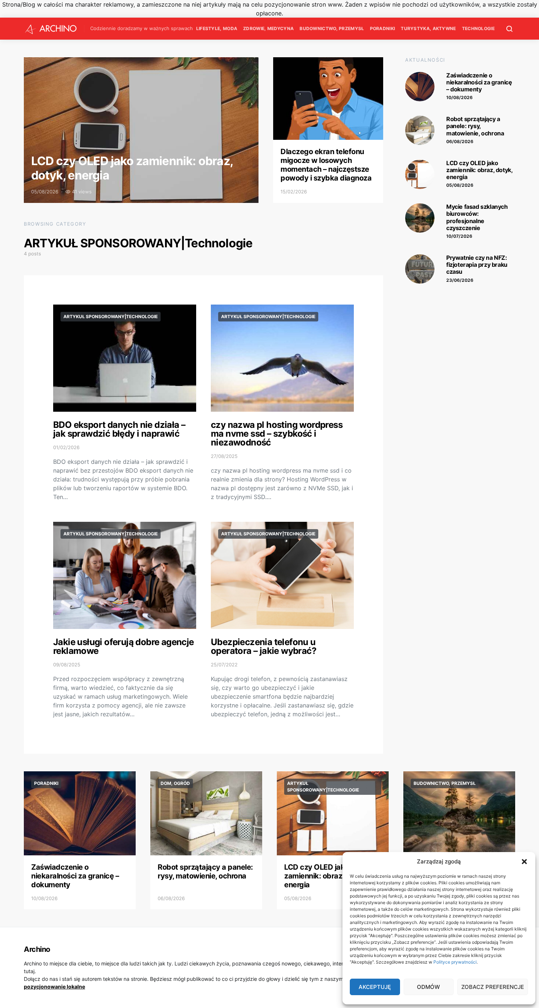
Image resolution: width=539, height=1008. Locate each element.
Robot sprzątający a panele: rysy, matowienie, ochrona (475, 126)
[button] (524, 861)
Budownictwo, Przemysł (332, 28)
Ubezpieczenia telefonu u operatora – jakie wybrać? (263, 646)
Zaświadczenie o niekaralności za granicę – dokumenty (479, 82)
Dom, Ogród (175, 783)
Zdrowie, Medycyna (268, 28)
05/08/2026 (459, 185)
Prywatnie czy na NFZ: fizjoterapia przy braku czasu (476, 264)
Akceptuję (375, 986)
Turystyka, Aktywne (428, 28)
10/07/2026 (459, 236)
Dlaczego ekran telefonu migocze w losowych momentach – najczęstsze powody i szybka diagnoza (325, 164)
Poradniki (382, 28)
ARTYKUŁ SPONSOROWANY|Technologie (110, 316)
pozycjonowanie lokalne (54, 986)
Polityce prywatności (455, 962)
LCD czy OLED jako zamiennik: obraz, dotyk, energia (132, 168)
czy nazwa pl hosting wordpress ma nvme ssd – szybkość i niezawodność (276, 433)
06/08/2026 (459, 141)
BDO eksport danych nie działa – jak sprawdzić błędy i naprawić (119, 429)
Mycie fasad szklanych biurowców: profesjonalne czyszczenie (477, 217)
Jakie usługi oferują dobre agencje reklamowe (123, 646)
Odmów (428, 986)
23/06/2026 (459, 280)
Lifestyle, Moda (217, 28)
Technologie (478, 28)
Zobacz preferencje (492, 986)
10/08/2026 (459, 97)
